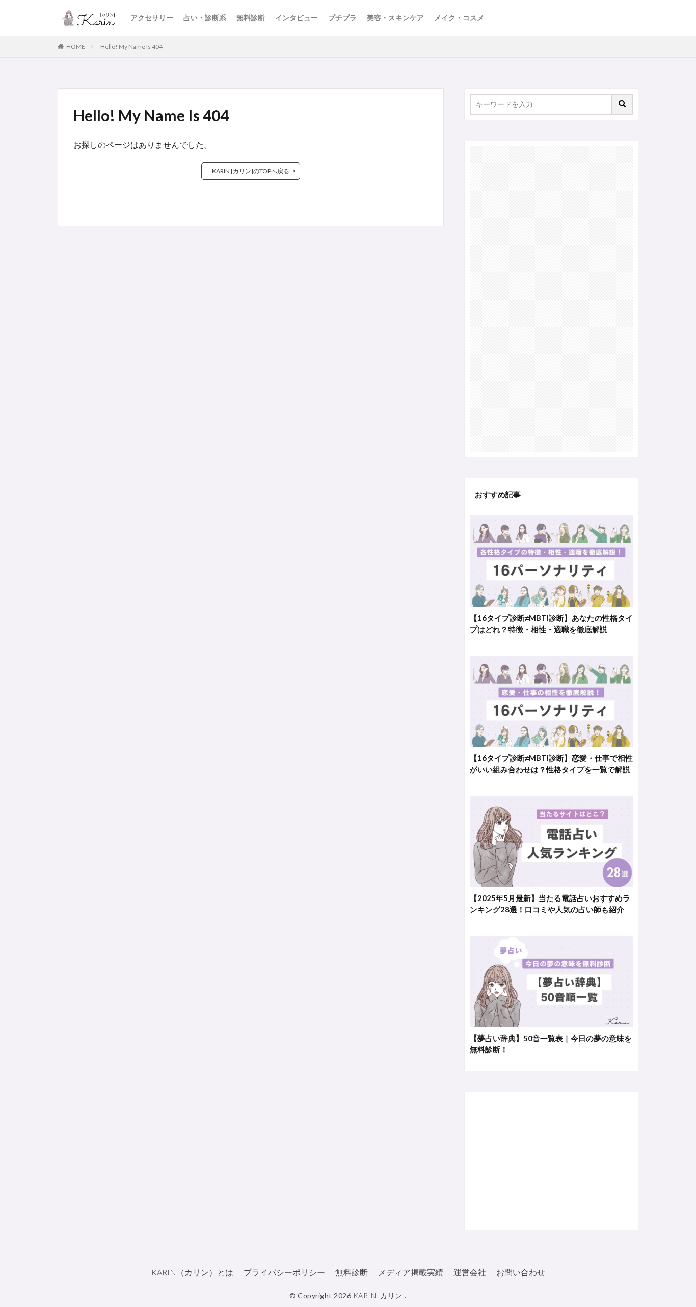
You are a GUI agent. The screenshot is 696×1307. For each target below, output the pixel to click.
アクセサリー (151, 17)
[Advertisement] (551, 299)
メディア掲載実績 (410, 1272)
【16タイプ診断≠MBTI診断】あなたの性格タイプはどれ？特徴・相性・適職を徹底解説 (551, 623)
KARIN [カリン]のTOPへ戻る (250, 171)
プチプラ (342, 17)
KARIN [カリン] (379, 1295)
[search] (622, 104)
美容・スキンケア (395, 17)
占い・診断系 (204, 17)
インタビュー (296, 17)
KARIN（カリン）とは (192, 1272)
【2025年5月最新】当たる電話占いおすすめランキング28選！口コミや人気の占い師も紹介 (550, 903)
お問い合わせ (520, 1272)
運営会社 (469, 1272)
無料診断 (250, 17)
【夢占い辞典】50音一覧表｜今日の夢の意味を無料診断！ (551, 1043)
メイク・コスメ (459, 17)
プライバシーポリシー (284, 1272)
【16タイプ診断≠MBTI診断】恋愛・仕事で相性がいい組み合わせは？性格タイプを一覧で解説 (551, 763)
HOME (75, 46)
